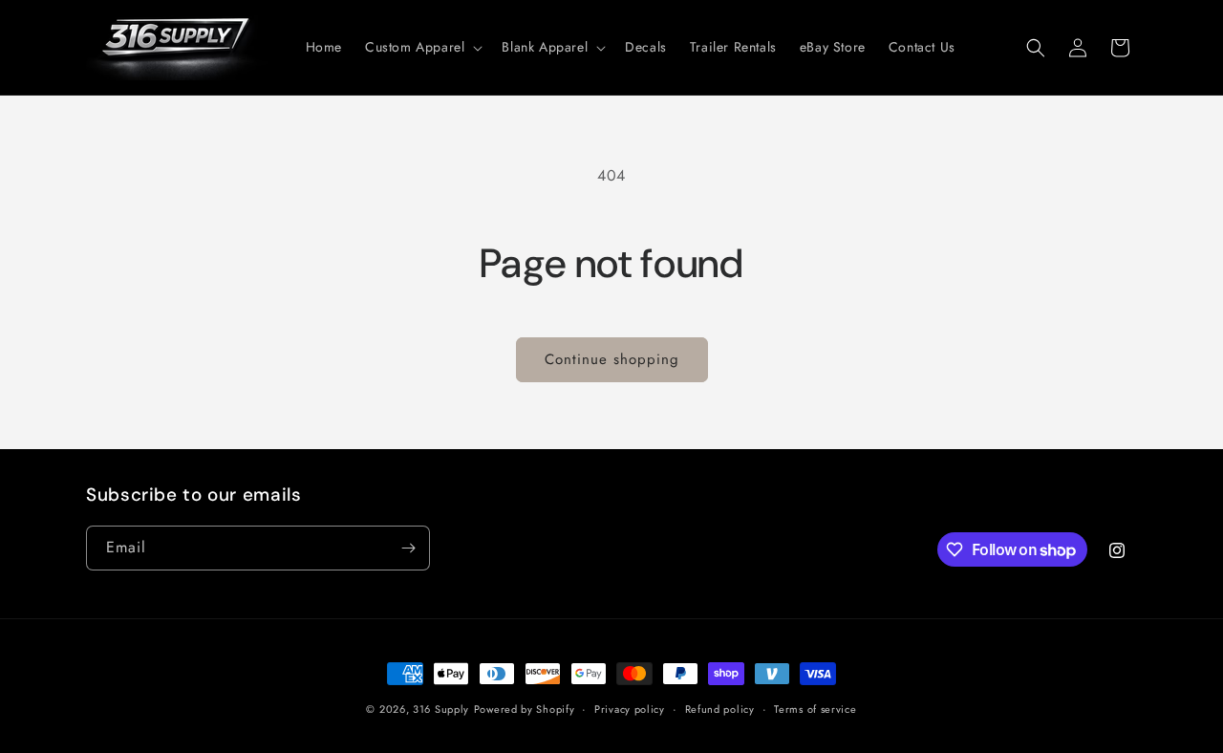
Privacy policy (629, 709)
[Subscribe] (408, 548)
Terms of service (815, 709)
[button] (422, 47)
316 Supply (441, 709)
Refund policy (720, 709)
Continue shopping (612, 359)
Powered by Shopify (524, 709)
